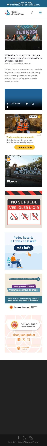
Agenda (19, 63)
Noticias (27, 63)
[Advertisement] (23, 396)
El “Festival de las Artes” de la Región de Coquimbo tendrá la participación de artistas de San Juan (23, 58)
